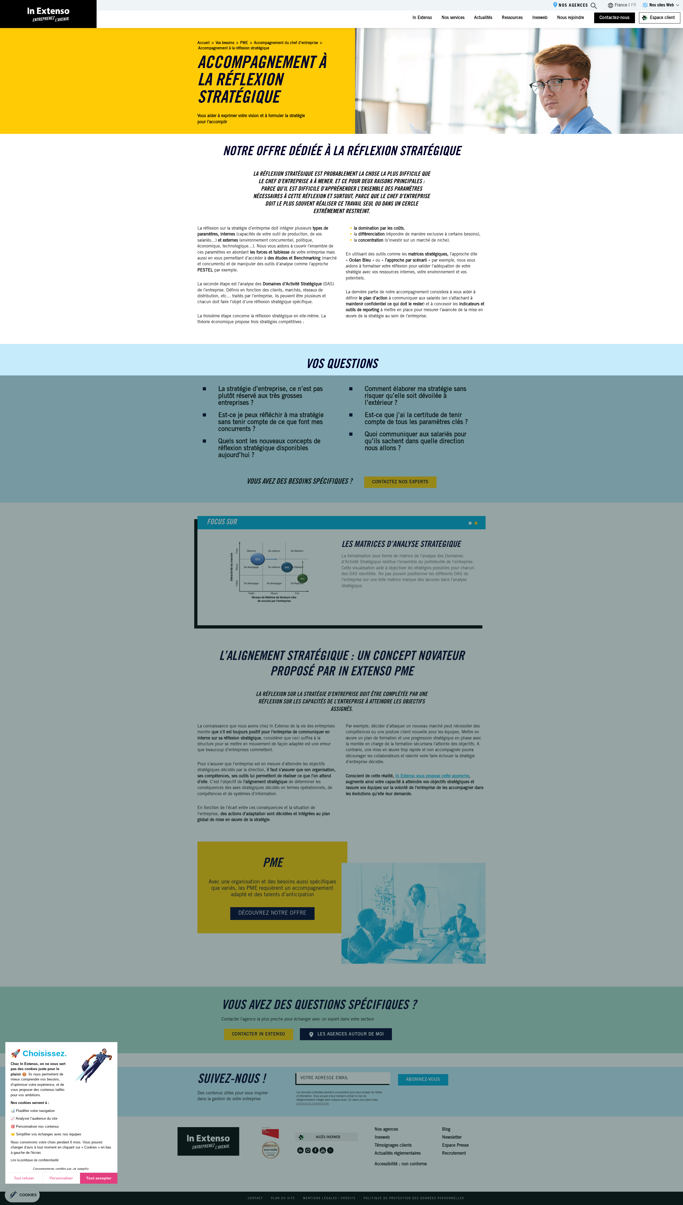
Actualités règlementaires (398, 1153)
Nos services (453, 18)
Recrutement (454, 1153)
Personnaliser (61, 1178)
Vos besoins (225, 43)
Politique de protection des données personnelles (414, 1198)
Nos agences (573, 5)
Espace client (662, 18)
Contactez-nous (614, 18)
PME (244, 43)
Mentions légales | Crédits (329, 1198)
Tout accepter (98, 1178)
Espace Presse (455, 1145)
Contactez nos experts (400, 482)
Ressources (512, 18)
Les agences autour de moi (350, 1034)
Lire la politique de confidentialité (35, 1160)
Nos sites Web (661, 5)
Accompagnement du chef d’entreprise (286, 43)
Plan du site (283, 1198)
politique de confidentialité (312, 1104)
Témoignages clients (393, 1145)
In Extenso (422, 18)
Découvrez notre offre (272, 913)
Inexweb (539, 18)
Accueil (203, 43)
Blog (446, 1129)
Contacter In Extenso (258, 1034)
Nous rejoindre (570, 18)
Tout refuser (24, 1178)
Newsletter (452, 1137)
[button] (470, 523)
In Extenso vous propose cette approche (432, 776)
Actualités (483, 18)
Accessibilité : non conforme (401, 1164)
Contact (255, 1198)
